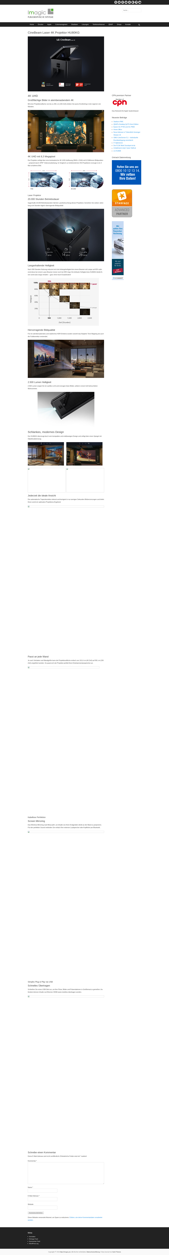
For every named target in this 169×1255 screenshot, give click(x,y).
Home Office (117, 129)
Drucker (40, 24)
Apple (49, 24)
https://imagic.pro (65, 1252)
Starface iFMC (118, 121)
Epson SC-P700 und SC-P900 (124, 127)
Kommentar (32, 1161)
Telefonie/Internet (99, 24)
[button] (46, 453)
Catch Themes (116, 1252)
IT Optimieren (118, 143)
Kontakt (128, 24)
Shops (119, 24)
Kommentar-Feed (34, 1241)
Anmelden (32, 1236)
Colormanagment (61, 24)
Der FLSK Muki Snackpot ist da (124, 145)
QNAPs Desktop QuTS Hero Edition (125, 124)
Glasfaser (74, 24)
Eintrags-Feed (33, 1239)
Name (30, 1187)
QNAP (110, 24)
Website (30, 1204)
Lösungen (85, 24)
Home (32, 24)
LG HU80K (117, 151)
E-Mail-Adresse (34, 1196)
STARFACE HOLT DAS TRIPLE (124, 148)
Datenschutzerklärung (93, 1252)
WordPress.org (33, 1243)
